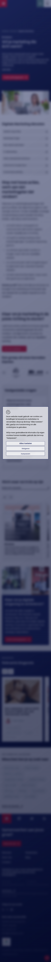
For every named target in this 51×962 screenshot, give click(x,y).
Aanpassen (25, 454)
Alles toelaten (25, 443)
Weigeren (26, 448)
